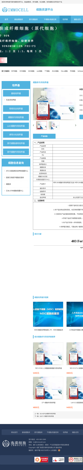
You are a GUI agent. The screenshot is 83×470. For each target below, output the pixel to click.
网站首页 (14, 432)
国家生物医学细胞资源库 (15, 177)
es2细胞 (40, 71)
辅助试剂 (75, 432)
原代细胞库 (33, 19)
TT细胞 (47, 71)
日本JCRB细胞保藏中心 (14, 190)
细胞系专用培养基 (16, 117)
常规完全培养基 (16, 108)
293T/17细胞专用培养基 (47, 416)
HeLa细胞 (65, 71)
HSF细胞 (14, 71)
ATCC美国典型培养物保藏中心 (17, 171)
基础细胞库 (18, 19)
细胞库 (8, 184)
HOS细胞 (23, 71)
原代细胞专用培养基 (16, 151)
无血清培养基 (11, 100)
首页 (6, 19)
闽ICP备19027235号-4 (42, 450)
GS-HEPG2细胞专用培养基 (48, 413)
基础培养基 (16, 93)
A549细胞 (55, 71)
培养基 (65, 19)
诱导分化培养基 (16, 134)
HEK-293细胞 (57, 182)
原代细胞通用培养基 (16, 143)
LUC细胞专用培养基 (16, 125)
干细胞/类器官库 (50, 19)
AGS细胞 (31, 71)
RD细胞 (73, 71)
